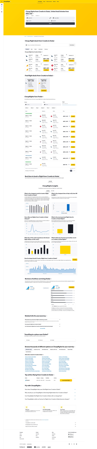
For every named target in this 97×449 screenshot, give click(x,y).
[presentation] (42, 51)
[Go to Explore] (1, 9)
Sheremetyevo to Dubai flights (64, 365)
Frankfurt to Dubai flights (29, 359)
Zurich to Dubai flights (28, 366)
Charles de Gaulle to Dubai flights (30, 356)
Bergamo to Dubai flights (46, 361)
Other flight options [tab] (62, 349)
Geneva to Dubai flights (46, 366)
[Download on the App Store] (71, 437)
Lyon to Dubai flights (62, 361)
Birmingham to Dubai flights (29, 369)
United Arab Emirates (30, 36)
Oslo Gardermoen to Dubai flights (64, 368)
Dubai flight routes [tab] (45, 349)
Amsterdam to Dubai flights (29, 362)
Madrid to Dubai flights (62, 362)
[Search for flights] (1, 5)
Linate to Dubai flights (62, 366)
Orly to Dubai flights (45, 356)
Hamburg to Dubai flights (29, 368)
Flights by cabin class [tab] (53, 349)
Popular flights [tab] (70, 349)
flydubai (31, 286)
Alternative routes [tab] (29, 349)
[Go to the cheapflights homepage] (7, 1)
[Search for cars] (1, 7)
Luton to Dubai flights (45, 365)
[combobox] (28, 15)
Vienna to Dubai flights (45, 362)
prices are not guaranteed (45, 419)
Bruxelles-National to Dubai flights (30, 365)
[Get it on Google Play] (71, 434)
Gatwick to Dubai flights (29, 358)
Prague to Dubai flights (45, 369)
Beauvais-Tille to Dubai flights (47, 359)
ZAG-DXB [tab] (50, 181)
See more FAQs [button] (42, 328)
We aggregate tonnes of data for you (32, 424)
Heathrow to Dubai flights (63, 356)
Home (25, 36)
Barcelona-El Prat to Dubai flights (64, 369)
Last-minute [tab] (40, 49)
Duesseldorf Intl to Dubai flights (64, 359)
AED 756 (29, 13)
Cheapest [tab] (27, 49)
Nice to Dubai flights (45, 368)
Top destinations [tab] (28, 351)
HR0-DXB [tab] (47, 190)
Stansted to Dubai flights (46, 358)
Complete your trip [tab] (37, 349)
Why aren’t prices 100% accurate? (31, 426)
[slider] (76, 105)
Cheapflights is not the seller (30, 422)
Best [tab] (31, 49)
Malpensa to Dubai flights (29, 361)
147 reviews (32, 289)
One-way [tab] (46, 49)
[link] (31, 91)
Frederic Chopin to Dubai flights (64, 358)
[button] (2, 1)
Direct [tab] (35, 49)
